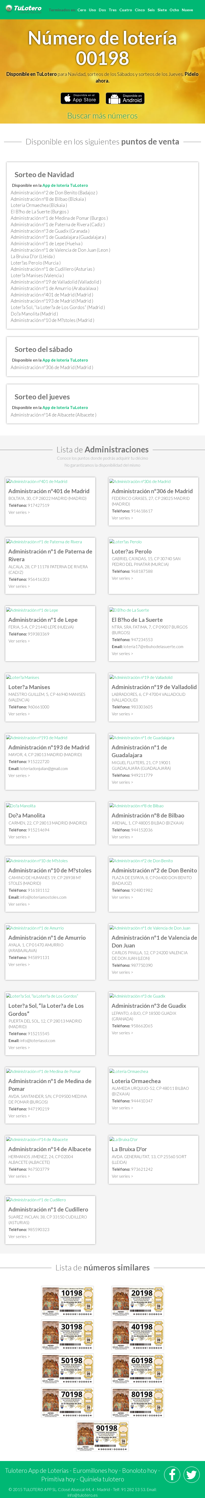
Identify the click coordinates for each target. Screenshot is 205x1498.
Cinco (140, 10)
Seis (151, 10)
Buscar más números (102, 115)
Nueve (187, 10)
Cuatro (125, 10)
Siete (162, 10)
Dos (102, 10)
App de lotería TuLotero (65, 185)
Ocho (174, 10)
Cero (81, 10)
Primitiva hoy (58, 1479)
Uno (92, 10)
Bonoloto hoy (139, 1470)
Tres (113, 10)
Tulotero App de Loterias (37, 1470)
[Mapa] (36, 480)
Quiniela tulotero (102, 1479)
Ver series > (19, 512)
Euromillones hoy (95, 1470)
